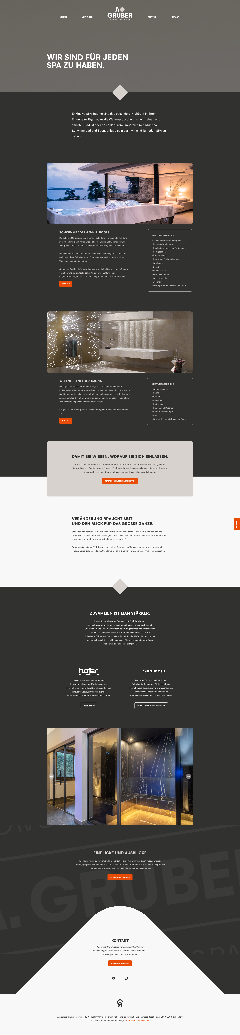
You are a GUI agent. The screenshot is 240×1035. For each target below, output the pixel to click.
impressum (131, 1020)
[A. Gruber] (120, 14)
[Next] (188, 776)
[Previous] (51, 776)
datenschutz (143, 1020)
